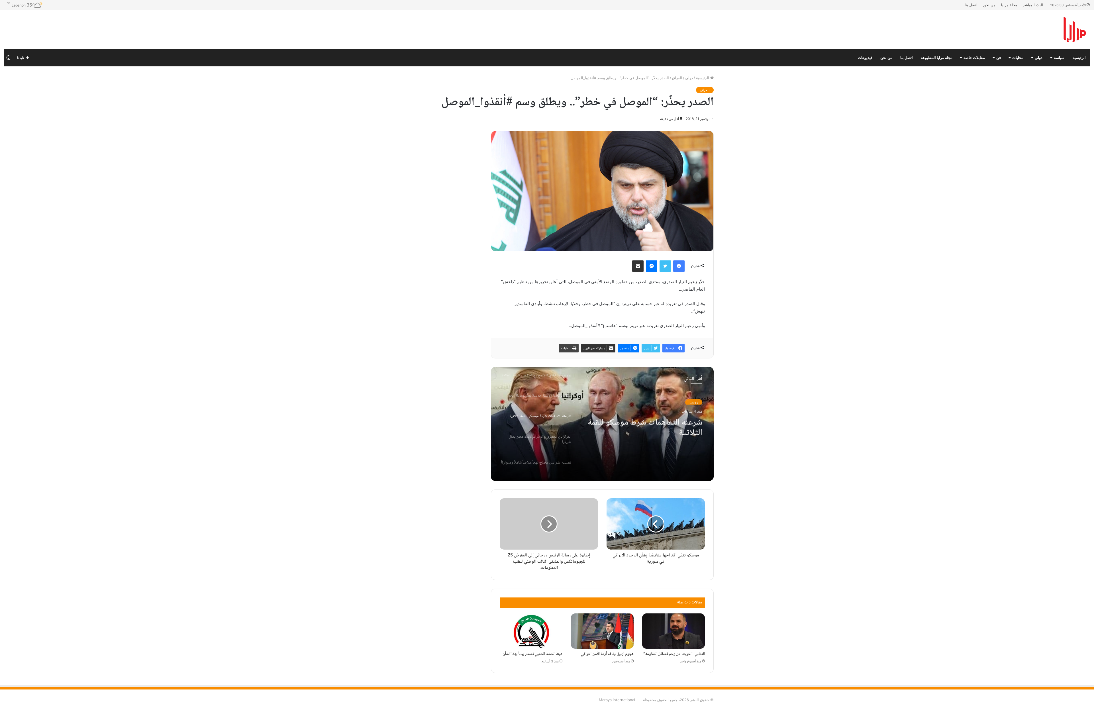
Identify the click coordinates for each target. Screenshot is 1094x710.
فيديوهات (865, 58)
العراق (677, 78)
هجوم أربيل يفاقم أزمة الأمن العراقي (607, 654)
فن (998, 58)
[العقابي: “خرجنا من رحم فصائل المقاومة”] (673, 631)
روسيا (693, 401)
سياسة (1059, 58)
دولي (1038, 58)
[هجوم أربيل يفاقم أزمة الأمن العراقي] (602, 631)
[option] (602, 424)
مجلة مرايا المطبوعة (936, 58)
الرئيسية (1079, 58)
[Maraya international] (1016, 30)
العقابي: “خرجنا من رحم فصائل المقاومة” (674, 654)
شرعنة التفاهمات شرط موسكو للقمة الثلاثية (645, 425)
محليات (1017, 58)
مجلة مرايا (1009, 5)
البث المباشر (1033, 5)
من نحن (989, 5)
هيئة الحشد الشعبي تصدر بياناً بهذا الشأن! (532, 654)
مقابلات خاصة (974, 58)
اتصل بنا (971, 5)
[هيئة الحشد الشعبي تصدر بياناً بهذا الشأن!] (531, 631)
